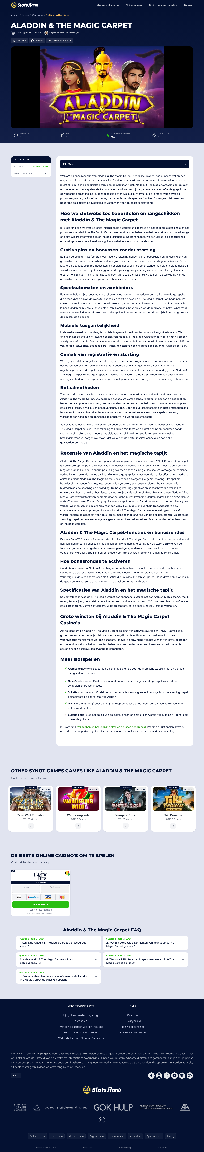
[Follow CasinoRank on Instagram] (159, 1075)
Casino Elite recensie (41, 909)
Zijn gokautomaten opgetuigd (81, 1015)
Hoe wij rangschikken (133, 1032)
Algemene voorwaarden (46, 1147)
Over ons (132, 1015)
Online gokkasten (108, 5)
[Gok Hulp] (113, 1107)
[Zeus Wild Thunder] (30, 809)
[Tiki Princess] (173, 809)
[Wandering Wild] (78, 809)
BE (14, 1075)
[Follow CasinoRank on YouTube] (174, 1075)
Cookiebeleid (87, 1147)
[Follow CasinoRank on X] (167, 1075)
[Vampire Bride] (125, 809)
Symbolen (81, 1021)
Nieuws (188, 5)
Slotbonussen (134, 5)
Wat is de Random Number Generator (81, 1038)
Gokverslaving (125, 1147)
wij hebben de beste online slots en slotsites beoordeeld (111, 726)
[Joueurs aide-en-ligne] (60, 1107)
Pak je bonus (40, 904)
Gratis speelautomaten (163, 5)
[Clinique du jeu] (156, 1107)
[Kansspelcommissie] (20, 1107)
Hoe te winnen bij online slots (81, 1032)
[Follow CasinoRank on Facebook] (151, 1075)
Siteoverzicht (162, 1147)
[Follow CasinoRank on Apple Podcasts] (190, 1075)
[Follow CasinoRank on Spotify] (182, 1075)
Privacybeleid (133, 1021)
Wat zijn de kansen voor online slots (81, 1027)
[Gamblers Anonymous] (185, 1107)
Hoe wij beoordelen (133, 1027)
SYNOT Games (40, 166)
